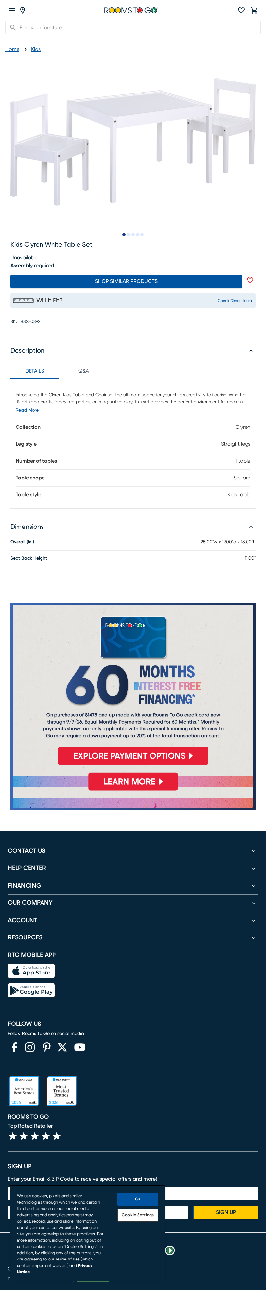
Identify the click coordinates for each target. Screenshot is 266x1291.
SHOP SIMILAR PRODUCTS (126, 281)
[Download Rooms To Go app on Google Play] (31, 990)
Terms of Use (67, 1259)
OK (138, 1199)
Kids (36, 49)
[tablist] (59, 371)
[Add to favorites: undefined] (250, 280)
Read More (27, 410)
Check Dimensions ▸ (235, 301)
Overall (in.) (22, 542)
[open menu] (11, 10)
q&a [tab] (83, 371)
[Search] (11, 27)
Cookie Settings (138, 1215)
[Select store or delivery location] (22, 10)
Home (12, 49)
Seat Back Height (28, 558)
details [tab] (34, 371)
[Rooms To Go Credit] (133, 687)
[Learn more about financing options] (133, 790)
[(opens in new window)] (14, 1047)
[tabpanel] (133, 443)
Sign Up (226, 1212)
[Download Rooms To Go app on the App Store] (31, 971)
